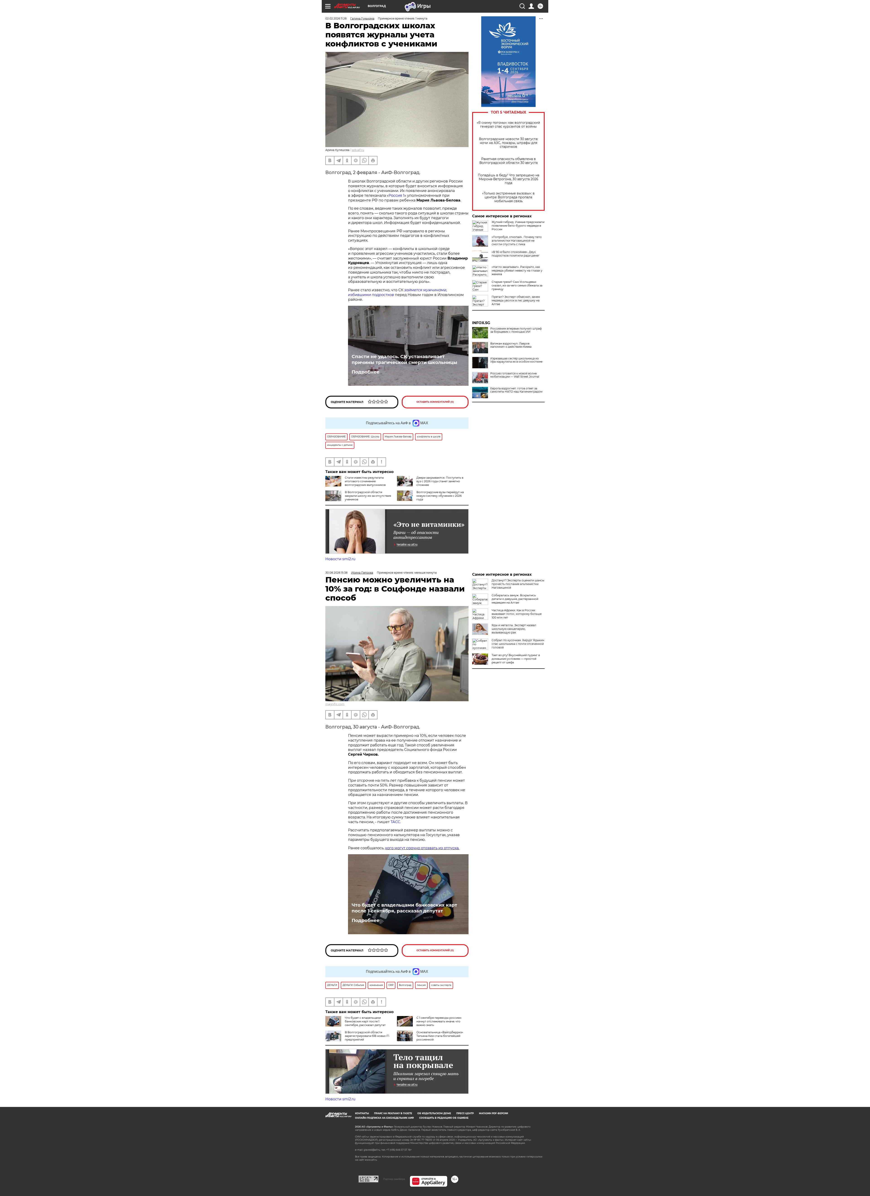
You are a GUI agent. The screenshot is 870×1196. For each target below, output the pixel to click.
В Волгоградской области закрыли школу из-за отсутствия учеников (368, 495)
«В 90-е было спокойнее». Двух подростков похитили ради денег (515, 253)
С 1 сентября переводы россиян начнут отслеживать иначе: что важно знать (438, 1021)
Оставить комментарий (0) (435, 401)
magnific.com (335, 704)
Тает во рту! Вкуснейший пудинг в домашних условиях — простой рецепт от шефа (516, 658)
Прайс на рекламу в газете (393, 1113)
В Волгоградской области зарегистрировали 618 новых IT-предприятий (367, 1036)
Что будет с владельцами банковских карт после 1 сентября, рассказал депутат (404, 908)
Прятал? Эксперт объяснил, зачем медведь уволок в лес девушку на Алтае (516, 300)
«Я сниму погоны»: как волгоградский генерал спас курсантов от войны (508, 125)
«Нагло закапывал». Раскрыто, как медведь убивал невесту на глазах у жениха (517, 270)
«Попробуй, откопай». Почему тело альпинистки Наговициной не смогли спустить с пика (517, 240)
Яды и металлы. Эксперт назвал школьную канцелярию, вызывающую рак (514, 628)
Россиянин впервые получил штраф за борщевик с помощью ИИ (516, 330)
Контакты (362, 1113)
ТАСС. (396, 822)
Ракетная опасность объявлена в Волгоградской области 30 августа (508, 161)
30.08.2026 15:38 (336, 572)
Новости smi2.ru (340, 559)
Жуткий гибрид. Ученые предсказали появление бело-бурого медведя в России (518, 225)
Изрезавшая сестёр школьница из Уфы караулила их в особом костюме (516, 360)
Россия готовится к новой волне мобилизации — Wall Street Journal (514, 375)
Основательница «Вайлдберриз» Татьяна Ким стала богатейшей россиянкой (439, 1036)
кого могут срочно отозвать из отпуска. (422, 848)
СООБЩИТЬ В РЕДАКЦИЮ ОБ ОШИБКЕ (444, 1117)
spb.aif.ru (358, 150)
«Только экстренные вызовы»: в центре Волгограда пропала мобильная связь (508, 197)
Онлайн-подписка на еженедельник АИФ (384, 1117)
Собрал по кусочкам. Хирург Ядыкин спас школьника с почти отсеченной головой (518, 643)
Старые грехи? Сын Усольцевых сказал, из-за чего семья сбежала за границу (517, 285)
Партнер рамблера (394, 1179)
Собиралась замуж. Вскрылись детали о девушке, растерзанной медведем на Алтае (515, 599)
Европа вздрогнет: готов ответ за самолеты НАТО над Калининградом (516, 390)
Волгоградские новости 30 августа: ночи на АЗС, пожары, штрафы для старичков (508, 143)
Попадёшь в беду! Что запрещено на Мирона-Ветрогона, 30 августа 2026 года (508, 179)
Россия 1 (396, 195)
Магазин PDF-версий (493, 1113)
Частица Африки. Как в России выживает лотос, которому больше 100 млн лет (516, 614)
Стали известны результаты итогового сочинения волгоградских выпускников (365, 481)
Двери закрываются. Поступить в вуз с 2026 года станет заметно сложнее (439, 481)
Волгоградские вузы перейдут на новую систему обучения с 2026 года (440, 495)
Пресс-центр (465, 1113)
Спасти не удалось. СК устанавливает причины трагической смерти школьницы (404, 359)
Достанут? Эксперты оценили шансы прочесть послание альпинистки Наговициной (518, 584)
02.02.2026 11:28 (336, 18)
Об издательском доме (434, 1113)
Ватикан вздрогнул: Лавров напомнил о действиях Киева (511, 345)
